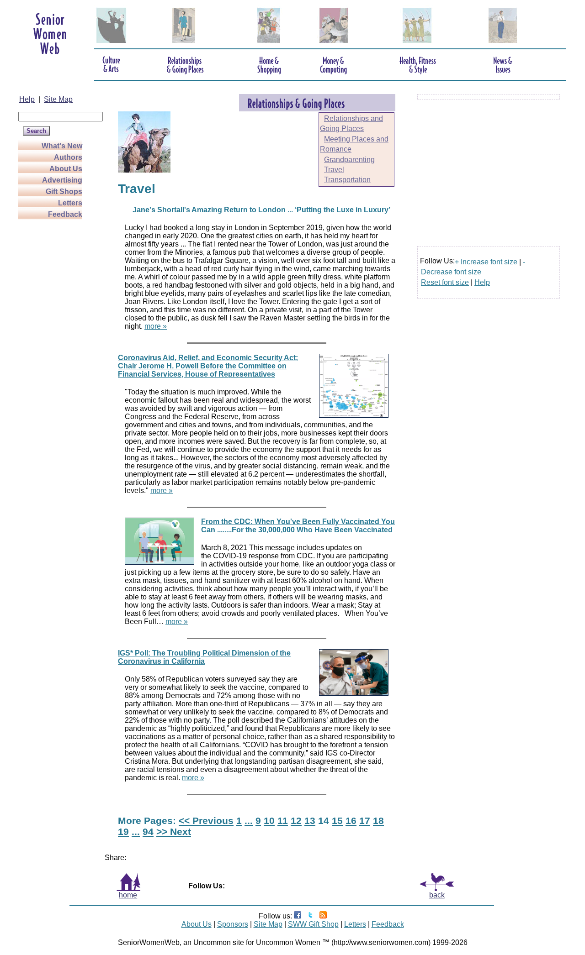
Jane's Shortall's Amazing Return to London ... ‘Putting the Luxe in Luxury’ (261, 210)
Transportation (347, 180)
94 (148, 831)
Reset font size (445, 282)
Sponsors (232, 924)
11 (282, 820)
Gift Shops (64, 191)
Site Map (58, 99)
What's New (62, 146)
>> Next (173, 831)
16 (351, 820)
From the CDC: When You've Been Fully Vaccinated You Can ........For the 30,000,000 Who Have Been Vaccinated (298, 526)
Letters (70, 203)
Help (27, 99)
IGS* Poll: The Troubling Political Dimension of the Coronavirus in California (204, 657)
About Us (65, 169)
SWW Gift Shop (313, 924)
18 (378, 820)
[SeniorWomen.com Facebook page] (297, 916)
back (437, 895)
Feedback (65, 214)
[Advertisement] (54, 357)
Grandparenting (349, 159)
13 (309, 820)
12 (296, 820)
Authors (68, 157)
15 (337, 820)
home (128, 895)
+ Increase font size (486, 262)
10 (269, 820)
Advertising (62, 180)
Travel (334, 169)
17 (364, 820)
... (249, 820)
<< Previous (206, 820)
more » (155, 326)
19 (123, 831)
